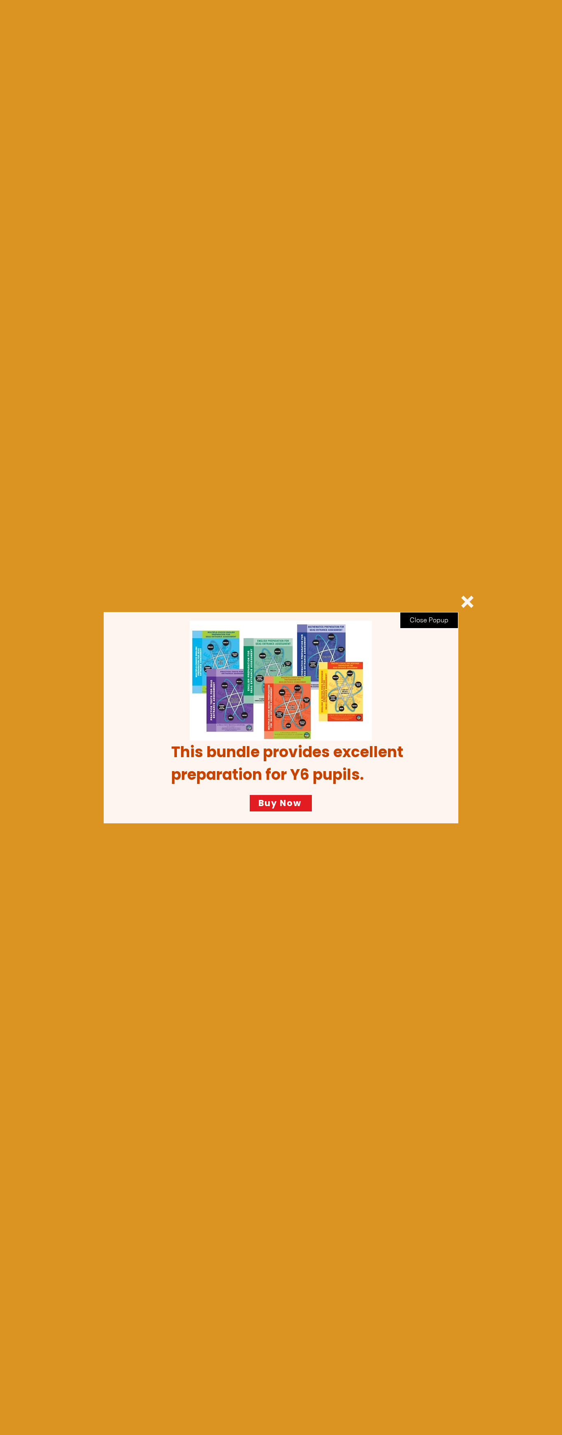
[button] (467, 602)
